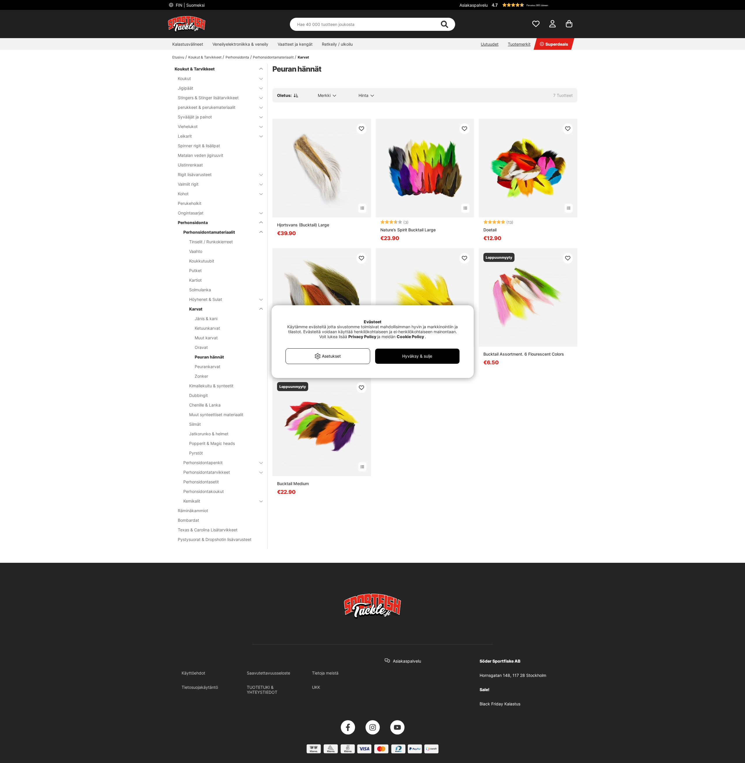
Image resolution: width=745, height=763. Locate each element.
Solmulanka (200, 289)
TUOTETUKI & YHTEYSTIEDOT (262, 690)
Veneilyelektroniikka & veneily (240, 44)
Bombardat (188, 520)
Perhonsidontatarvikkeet (206, 472)
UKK (316, 687)
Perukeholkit (189, 203)
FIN (190, 5)
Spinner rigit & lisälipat (199, 145)
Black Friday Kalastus (500, 703)
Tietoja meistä (325, 672)
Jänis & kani (206, 318)
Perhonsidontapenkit (203, 462)
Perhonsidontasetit (201, 481)
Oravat (201, 347)
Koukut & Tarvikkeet (204, 57)
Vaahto (195, 251)
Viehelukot (188, 126)
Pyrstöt (196, 452)
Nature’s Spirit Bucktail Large (408, 229)
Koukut (184, 78)
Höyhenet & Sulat (205, 299)
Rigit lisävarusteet (195, 174)
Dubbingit (198, 395)
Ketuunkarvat (207, 328)
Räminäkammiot (193, 510)
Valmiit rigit (188, 184)
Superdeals (556, 44)
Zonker (201, 376)
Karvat (303, 57)
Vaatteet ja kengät (295, 44)
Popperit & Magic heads (212, 443)
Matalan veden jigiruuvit (200, 155)
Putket (195, 270)
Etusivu (178, 57)
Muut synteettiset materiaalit (216, 414)
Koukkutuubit (201, 260)
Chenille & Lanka (205, 404)
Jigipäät (185, 88)
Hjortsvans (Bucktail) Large (303, 224)
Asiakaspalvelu (474, 5)
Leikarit (185, 136)
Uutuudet (490, 44)
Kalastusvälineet (187, 44)
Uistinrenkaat (190, 164)
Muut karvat (206, 337)
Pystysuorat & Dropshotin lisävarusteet (214, 539)
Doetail (489, 229)
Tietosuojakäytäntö (200, 687)
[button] (533, 5)
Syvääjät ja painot (195, 116)
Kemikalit (191, 500)
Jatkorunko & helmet (208, 433)
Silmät (195, 424)
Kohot (183, 193)
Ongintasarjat (190, 212)
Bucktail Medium (293, 483)
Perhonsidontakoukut (203, 491)
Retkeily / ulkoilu (337, 44)
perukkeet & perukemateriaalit (206, 107)
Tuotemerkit (519, 44)
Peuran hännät (209, 356)
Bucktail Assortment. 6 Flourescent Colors (523, 354)
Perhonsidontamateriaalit (273, 57)
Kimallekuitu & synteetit (211, 385)
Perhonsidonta (237, 57)
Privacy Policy (362, 336)
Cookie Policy (410, 336)
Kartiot (195, 280)
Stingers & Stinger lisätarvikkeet (208, 97)
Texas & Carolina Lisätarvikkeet (207, 529)
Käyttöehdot (193, 672)
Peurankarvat (207, 366)
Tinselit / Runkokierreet (211, 241)
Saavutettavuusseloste (268, 672)
